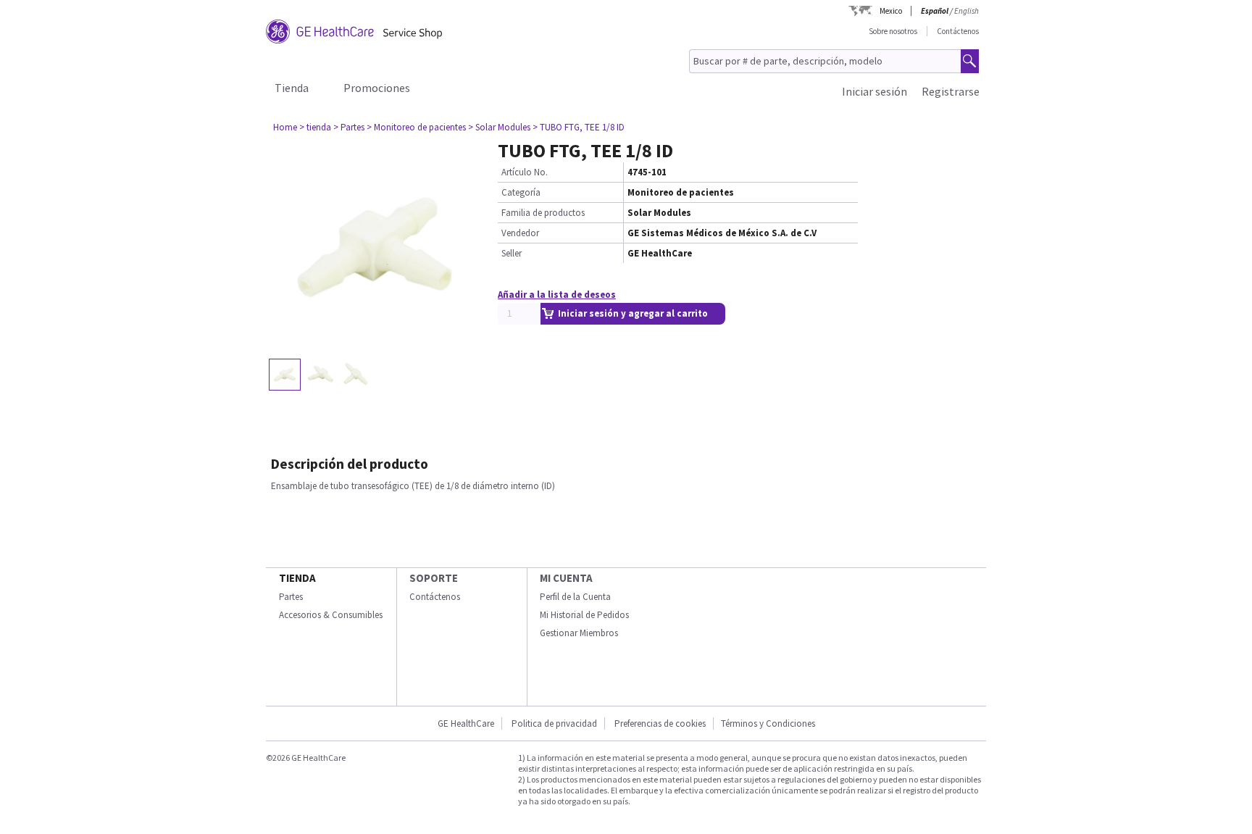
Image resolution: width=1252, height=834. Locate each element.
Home (285, 127)
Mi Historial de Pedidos (584, 615)
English (966, 11)
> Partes (348, 127)
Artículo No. (524, 172)
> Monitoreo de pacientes (416, 127)
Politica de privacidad (554, 723)
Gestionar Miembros (579, 633)
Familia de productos (543, 213)
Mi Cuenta (566, 578)
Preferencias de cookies (660, 723)
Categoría (521, 192)
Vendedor (520, 233)
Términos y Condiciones (768, 723)
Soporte (433, 578)
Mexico (891, 11)
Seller (511, 253)
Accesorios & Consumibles (331, 615)
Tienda (292, 87)
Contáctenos (958, 31)
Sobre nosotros (893, 31)
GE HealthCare (466, 723)
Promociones (376, 87)
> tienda (315, 127)
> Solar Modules (499, 127)
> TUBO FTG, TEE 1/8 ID (579, 127)
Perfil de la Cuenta (575, 597)
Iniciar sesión (874, 91)
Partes (291, 597)
